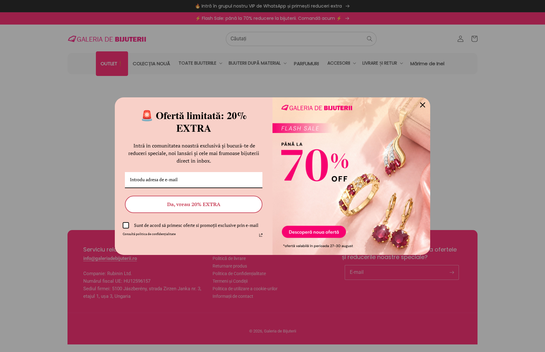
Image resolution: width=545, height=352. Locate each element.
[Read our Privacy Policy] (261, 235)
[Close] (422, 105)
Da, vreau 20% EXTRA (193, 204)
